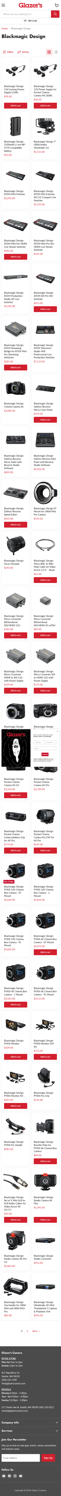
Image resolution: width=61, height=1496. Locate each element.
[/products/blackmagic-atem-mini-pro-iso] (45, 225)
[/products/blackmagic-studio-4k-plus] (45, 1182)
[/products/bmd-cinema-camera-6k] (15, 388)
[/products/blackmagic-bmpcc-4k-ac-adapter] (45, 71)
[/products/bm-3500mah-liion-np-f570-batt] (15, 126)
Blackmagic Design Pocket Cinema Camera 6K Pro (43, 782)
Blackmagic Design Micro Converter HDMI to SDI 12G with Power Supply (13, 676)
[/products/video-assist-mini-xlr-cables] (15, 1182)
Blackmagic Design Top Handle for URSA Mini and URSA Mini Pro (15, 1307)
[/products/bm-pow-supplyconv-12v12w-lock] (15, 71)
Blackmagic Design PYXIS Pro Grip (43, 1094)
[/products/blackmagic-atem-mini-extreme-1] (15, 175)
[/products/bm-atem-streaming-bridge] (15, 329)
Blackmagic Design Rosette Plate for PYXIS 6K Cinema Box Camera (45, 1146)
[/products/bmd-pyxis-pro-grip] (45, 1077)
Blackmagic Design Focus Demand (13, 562)
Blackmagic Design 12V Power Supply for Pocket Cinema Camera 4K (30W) (45, 91)
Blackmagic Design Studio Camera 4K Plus (43, 1200)
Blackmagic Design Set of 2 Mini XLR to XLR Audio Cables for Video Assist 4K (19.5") (15, 1203)
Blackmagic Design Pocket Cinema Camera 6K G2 (13, 782)
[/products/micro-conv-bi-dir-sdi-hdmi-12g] (15, 600)
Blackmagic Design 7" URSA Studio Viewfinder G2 (45, 144)
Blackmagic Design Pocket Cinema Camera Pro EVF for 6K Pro (44, 836)
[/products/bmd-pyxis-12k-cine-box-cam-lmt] (45, 871)
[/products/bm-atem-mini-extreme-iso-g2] (45, 175)
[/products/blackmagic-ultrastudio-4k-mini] (45, 1286)
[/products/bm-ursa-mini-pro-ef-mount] (45, 493)
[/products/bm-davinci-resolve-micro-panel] (15, 440)
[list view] (56, 52)
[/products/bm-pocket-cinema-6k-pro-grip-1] (15, 816)
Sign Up (48, 1457)
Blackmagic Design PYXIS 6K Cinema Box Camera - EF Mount (45, 938)
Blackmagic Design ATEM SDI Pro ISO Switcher (43, 295)
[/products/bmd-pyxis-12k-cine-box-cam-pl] (15, 920)
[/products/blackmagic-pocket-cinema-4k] (45, 711)
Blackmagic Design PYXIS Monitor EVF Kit (44, 1043)
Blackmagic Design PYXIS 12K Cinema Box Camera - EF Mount (14, 891)
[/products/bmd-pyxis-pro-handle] (15, 1126)
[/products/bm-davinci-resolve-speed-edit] (15, 493)
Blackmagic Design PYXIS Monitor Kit (13, 1094)
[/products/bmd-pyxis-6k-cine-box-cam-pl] (45, 973)
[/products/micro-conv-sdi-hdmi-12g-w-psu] (45, 656)
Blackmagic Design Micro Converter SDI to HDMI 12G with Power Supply (44, 676)
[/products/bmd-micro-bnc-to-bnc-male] (45, 545)
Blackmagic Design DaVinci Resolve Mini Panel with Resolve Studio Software (45, 460)
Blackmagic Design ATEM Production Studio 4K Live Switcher (13, 297)
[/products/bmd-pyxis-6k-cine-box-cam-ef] (45, 920)
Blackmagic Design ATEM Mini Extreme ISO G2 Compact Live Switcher (45, 196)
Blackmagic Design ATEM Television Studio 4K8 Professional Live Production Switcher (44, 351)
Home (5, 28)
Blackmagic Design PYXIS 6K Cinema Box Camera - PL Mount (45, 991)
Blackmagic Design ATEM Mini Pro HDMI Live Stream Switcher (15, 243)
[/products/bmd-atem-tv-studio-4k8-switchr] (45, 329)
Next (35, 1331)
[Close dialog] (57, 731)
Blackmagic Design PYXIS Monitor (13, 1042)
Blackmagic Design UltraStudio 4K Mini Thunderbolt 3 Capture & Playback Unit (45, 1307)
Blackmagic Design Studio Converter (43, 1257)
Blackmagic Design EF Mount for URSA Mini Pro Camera (45, 511)
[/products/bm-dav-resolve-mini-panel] (45, 440)
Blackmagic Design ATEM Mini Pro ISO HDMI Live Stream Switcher (44, 245)
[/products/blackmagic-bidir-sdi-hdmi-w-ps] (45, 600)
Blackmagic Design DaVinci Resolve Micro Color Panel (43, 406)
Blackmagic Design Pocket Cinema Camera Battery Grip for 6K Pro (14, 836)
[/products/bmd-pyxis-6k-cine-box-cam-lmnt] (15, 973)
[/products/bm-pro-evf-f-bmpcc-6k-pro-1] (45, 816)
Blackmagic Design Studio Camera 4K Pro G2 (15, 1258)
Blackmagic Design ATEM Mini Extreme (14, 193)
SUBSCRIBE (45, 754)
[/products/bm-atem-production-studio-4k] (15, 277)
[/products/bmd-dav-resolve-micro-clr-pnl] (45, 388)
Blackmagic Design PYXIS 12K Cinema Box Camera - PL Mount (14, 940)
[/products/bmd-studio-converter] (45, 1240)
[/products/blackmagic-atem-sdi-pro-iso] (45, 277)
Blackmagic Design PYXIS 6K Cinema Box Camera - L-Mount (15, 991)
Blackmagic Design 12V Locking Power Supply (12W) (14, 89)
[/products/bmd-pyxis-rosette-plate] (45, 1126)
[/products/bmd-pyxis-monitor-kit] (15, 1077)
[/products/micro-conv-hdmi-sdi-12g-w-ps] (15, 656)
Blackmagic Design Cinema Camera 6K (14, 405)
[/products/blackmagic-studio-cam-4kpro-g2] (15, 1240)
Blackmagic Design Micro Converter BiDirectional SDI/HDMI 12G (13, 621)
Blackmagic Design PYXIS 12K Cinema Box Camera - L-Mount (43, 891)
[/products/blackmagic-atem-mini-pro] (15, 225)
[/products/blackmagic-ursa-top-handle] (15, 1286)
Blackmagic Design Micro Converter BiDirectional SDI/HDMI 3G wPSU (44, 621)
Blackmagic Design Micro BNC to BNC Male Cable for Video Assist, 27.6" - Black (45, 565)
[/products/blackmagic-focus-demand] (15, 545)
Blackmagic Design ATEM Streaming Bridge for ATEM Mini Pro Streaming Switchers (15, 351)
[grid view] (49, 52)
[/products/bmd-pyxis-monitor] (15, 1025)
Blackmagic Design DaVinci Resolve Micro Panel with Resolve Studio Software (13, 462)
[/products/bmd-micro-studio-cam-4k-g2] (15, 711)
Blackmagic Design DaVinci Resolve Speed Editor (13, 511)
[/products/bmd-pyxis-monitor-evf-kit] (45, 1025)
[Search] (55, 14)
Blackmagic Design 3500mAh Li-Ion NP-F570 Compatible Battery (15, 146)
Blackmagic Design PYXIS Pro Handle (13, 1143)
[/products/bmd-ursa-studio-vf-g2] (45, 126)
